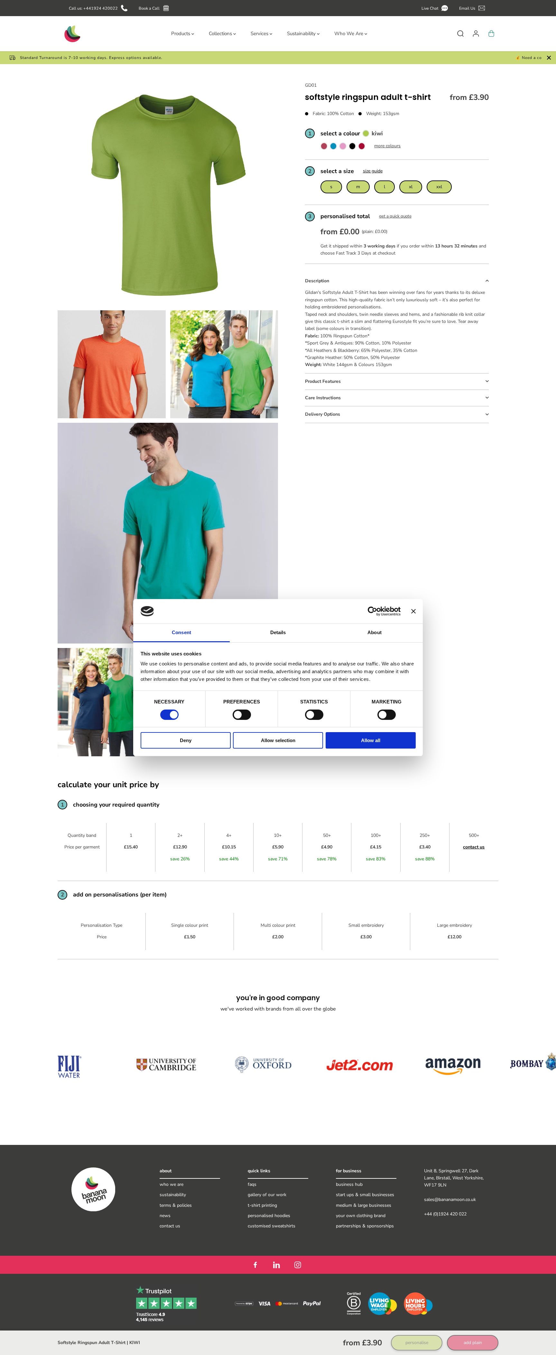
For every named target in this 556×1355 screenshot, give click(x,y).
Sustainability (173, 1195)
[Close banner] (413, 611)
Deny (185, 740)
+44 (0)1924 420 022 (445, 1214)
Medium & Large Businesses (363, 1205)
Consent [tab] (181, 632)
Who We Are (171, 1184)
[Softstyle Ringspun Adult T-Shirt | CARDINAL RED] (361, 148)
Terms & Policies (176, 1205)
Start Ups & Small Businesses (365, 1195)
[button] (436, 8)
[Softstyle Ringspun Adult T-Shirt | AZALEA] (342, 148)
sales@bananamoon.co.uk (450, 1199)
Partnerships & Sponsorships (365, 1226)
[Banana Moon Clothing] (71, 34)
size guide (373, 171)
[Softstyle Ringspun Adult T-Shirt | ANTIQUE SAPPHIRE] (333, 148)
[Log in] (476, 33)
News (165, 1216)
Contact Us (170, 1226)
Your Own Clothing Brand (360, 1216)
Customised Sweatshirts (271, 1226)
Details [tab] (278, 632)
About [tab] (374, 632)
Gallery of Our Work (267, 1195)
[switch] (242, 715)
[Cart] (491, 33)
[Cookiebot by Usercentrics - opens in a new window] (372, 611)
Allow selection (278, 740)
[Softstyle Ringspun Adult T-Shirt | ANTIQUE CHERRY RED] (324, 148)
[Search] (460, 33)
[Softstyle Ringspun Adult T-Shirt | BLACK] (352, 148)
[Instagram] (298, 1265)
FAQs (252, 1184)
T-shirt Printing (262, 1205)
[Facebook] (255, 1265)
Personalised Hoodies (269, 1216)
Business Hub (349, 1184)
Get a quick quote (395, 216)
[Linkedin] (276, 1265)
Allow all (370, 740)
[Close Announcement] (549, 58)
